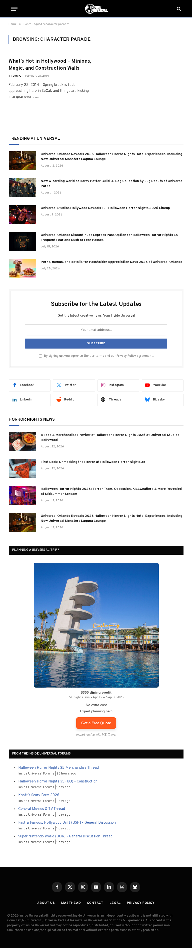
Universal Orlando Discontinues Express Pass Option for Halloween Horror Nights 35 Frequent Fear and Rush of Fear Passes (109, 237)
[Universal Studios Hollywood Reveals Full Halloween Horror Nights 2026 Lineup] (22, 214)
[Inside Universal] (96, 8)
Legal (115, 903)
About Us (46, 903)
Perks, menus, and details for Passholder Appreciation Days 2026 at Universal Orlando (111, 262)
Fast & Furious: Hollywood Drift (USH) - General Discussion (67, 822)
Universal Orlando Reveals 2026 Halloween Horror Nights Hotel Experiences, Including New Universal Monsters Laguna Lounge (111, 156)
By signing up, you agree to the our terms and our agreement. (98, 356)
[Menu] (14, 8)
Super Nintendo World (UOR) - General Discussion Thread (65, 836)
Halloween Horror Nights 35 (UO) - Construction (58, 781)
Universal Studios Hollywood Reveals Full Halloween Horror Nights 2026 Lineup (105, 208)
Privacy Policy (126, 356)
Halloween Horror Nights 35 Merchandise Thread (58, 767)
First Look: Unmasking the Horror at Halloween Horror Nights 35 (93, 462)
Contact (95, 903)
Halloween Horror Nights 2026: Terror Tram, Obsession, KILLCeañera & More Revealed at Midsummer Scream (111, 491)
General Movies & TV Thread (41, 809)
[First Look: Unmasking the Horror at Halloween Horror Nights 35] (22, 468)
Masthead (71, 903)
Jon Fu (17, 76)
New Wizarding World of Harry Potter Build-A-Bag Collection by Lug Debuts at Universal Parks (112, 183)
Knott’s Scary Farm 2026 (38, 795)
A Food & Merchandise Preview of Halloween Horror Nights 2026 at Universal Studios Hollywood (110, 437)
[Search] (178, 8)
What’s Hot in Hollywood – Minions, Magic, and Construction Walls (49, 64)
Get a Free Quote (96, 723)
